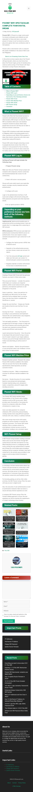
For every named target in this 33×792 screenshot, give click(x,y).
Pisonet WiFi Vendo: (11, 102)
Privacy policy (22, 783)
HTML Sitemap (17, 786)
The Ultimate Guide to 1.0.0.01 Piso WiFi (16, 708)
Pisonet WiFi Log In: (11, 93)
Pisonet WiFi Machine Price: (14, 100)
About (9, 783)
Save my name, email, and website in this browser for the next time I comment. (15, 615)
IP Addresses (8, 639)
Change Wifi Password (11, 644)
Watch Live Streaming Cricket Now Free (16, 56)
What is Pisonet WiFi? (12, 91)
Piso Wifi (6, 550)
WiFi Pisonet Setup (11, 104)
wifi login (19, 256)
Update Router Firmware (12, 647)
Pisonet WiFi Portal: (11, 99)
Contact (14, 783)
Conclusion (9, 106)
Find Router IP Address (11, 641)
